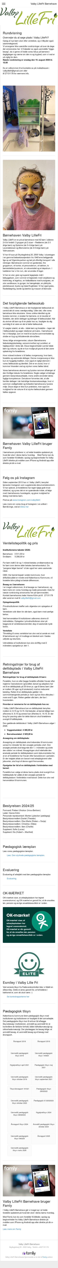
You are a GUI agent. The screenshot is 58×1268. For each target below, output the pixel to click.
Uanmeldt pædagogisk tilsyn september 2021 (43, 1077)
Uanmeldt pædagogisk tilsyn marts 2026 (19, 1149)
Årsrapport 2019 (43, 1041)
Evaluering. (12, 878)
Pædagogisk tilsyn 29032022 (43, 1089)
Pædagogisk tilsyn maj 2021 (44, 1066)
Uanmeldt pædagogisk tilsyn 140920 (43, 1054)
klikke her (24, 506)
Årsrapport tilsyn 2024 (19, 1124)
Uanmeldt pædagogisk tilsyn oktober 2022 (19, 1101)
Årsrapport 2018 (19, 1041)
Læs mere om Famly (12, 1229)
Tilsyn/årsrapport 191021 (19, 1088)
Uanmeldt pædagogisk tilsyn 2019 (19, 1054)
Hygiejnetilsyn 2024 (43, 1112)
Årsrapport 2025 (43, 1136)
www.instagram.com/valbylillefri (26, 499)
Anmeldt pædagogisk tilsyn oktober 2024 (43, 1125)
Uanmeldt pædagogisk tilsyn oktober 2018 (19, 1077)
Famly (44, 1257)
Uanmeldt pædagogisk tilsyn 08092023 (19, 1113)
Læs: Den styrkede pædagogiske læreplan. (26, 855)
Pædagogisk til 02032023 (44, 1100)
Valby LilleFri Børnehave (44, 3)
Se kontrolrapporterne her (18, 996)
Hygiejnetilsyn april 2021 (19, 1065)
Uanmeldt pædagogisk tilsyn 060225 (19, 1137)
